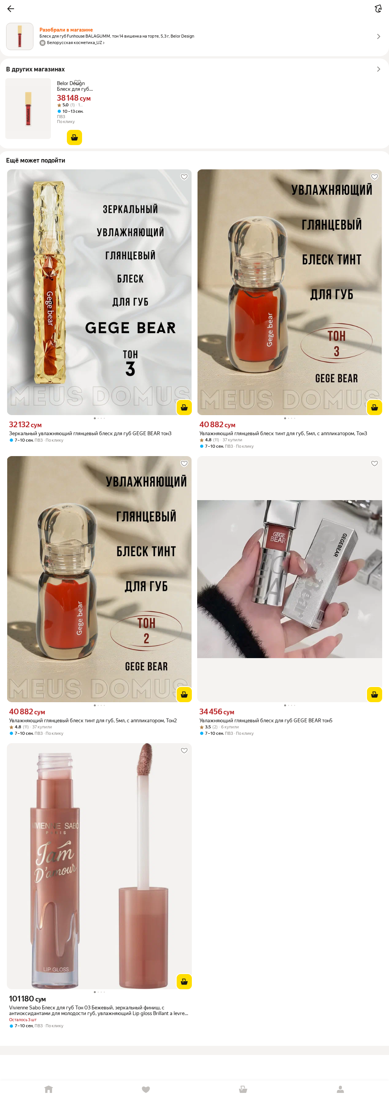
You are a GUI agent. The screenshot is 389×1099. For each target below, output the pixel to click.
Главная (48, 1089)
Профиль (340, 1089)
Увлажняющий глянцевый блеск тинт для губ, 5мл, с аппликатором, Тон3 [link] (283, 433)
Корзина (243, 1089)
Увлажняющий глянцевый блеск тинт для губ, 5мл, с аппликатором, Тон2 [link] (93, 720)
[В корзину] (74, 137)
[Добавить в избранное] (184, 177)
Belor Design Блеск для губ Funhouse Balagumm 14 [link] (73, 86)
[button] (10, 8)
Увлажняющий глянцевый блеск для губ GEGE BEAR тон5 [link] (265, 720)
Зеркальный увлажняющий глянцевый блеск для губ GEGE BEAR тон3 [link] (90, 433)
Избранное (145, 1089)
